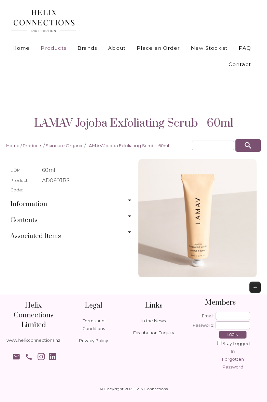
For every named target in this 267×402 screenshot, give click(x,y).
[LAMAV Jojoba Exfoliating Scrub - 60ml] (197, 218)
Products (53, 48)
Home (21, 48)
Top (255, 287)
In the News (153, 320)
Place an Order (158, 48)
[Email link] (16, 358)
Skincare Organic (64, 145)
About (117, 48)
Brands (87, 48)
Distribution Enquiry (153, 332)
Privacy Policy (93, 340)
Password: (203, 325)
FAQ (245, 48)
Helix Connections (151, 388)
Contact (240, 64)
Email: (208, 315)
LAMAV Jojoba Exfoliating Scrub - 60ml (128, 145)
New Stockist (209, 48)
